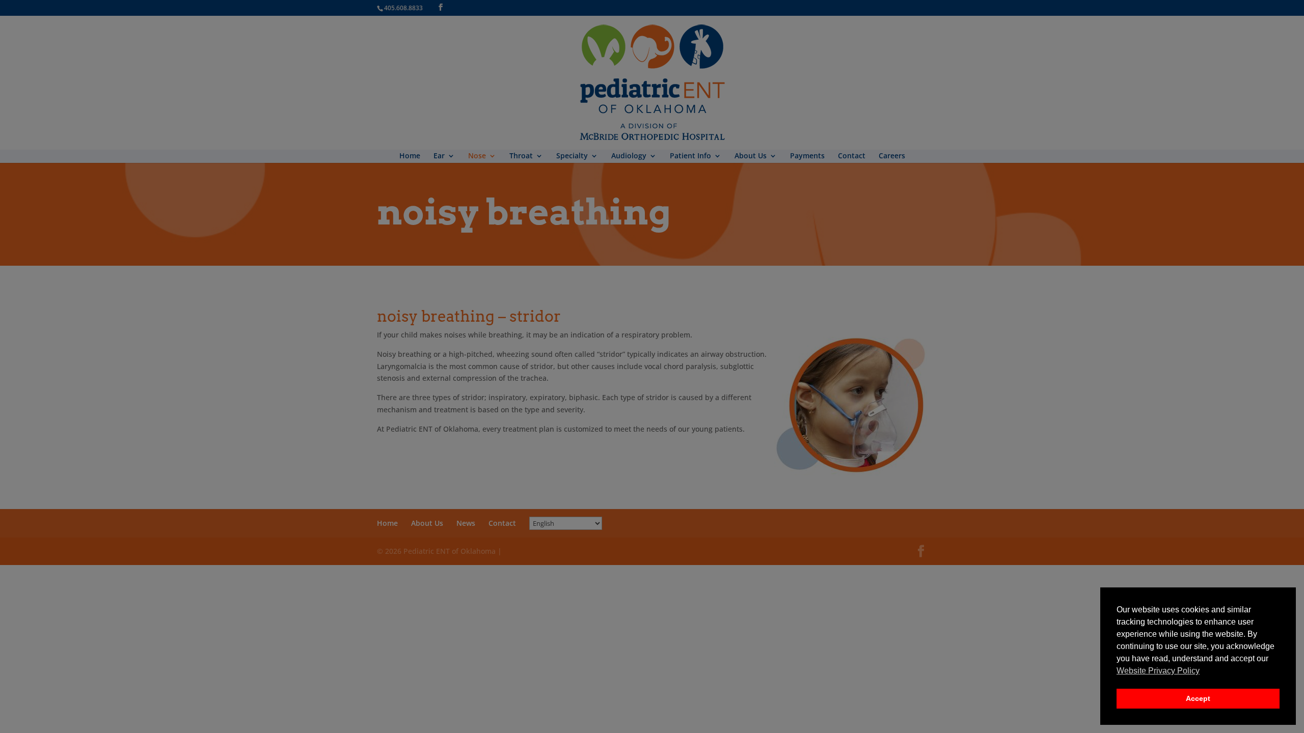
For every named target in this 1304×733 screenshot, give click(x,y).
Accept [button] (1198, 698)
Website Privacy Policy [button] (1158, 670)
